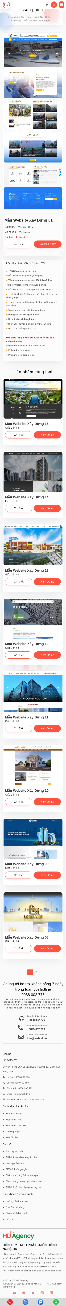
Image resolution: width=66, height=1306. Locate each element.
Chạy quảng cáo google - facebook (24, 1181)
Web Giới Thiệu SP (16, 1125)
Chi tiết (19, 435)
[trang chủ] (6, 4)
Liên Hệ (10, 1219)
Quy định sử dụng (15, 1207)
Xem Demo (18, 244)
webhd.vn (21, 1099)
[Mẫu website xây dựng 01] (33, 121)
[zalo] (25, 1302)
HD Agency (23, 1280)
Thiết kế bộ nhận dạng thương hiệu (24, 1187)
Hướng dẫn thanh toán (17, 1201)
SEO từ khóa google (16, 1169)
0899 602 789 (37, 1029)
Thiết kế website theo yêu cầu (21, 1157)
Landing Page (13, 1131)
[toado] (56, 1302)
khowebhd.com (36, 1099)
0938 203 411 (25, 1088)
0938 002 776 (37, 1020)
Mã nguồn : (10, 232)
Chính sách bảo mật (16, 1213)
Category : (10, 227)
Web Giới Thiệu (14, 1119)
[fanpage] (40, 1302)
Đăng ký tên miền (15, 1151)
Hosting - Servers (15, 1163)
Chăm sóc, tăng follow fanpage (22, 1175)
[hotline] (10, 1302)
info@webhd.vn (37, 1038)
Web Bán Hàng (13, 1113)
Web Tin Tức (12, 1137)
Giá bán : (9, 237)
